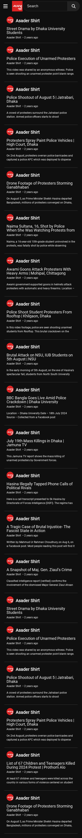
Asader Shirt (28, 20)
